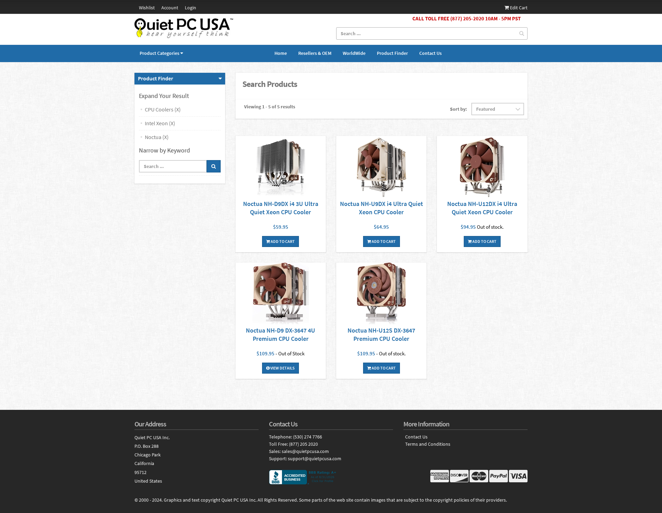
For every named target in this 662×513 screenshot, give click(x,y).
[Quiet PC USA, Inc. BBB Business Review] (331, 477)
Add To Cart (282, 241)
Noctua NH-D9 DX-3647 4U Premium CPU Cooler (280, 334)
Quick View (281, 168)
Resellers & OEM (314, 53)
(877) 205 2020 (303, 444)
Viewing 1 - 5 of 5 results (269, 106)
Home (280, 53)
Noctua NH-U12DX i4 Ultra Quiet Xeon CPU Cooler (482, 208)
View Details (282, 368)
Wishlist (147, 7)
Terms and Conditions (427, 444)
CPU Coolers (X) (163, 109)
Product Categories (159, 53)
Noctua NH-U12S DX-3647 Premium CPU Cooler (381, 334)
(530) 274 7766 (307, 437)
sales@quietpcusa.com (305, 451)
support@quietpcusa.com (314, 458)
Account (169, 7)
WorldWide (354, 53)
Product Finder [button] (155, 78)
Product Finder (392, 53)
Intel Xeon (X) (160, 123)
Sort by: (458, 109)
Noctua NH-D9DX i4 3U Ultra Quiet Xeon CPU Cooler (280, 208)
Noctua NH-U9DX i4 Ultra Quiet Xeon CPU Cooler (381, 208)
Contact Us (430, 53)
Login (190, 7)
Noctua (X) (157, 137)
